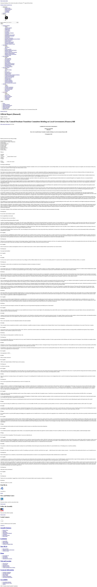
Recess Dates (7, 90)
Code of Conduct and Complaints (11, 52)
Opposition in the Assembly (10, 34)
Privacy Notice (5, 575)
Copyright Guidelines (6, 573)
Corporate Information (9, 88)
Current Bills (5, 541)
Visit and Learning (6, 67)
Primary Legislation (8, 9)
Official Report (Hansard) (9, 35)
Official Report (7, 10)
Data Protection (5, 574)
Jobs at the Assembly (8, 89)
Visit (6, 70)
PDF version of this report (5, 124)
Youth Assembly (8, 73)
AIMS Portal (7, 29)
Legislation (7, 31)
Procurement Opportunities (7, 577)
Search (1, 493)
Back (6, 26)
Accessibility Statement (7, 582)
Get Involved (7, 71)
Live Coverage (7, 30)
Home (4, 103)
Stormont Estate (8, 78)
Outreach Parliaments (9, 81)
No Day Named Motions (9, 41)
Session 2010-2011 (6, 107)
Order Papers (7, 36)
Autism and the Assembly (9, 76)
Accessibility (4, 579)
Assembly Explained (8, 66)
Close (2, 101)
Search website (3, 22)
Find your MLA (5, 548)
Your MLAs (7, 47)
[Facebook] (5, 20)
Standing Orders (8, 40)
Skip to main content (4, 0)
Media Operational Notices (9, 63)
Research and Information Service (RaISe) (12, 38)
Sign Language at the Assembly (10, 82)
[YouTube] (5, 15)
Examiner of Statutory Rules (8, 544)
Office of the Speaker (9, 39)
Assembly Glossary (8, 79)
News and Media (6, 56)
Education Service (8, 72)
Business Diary (7, 8)
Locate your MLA (8, 49)
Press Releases (7, 60)
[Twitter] (6, 18)
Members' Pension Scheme (9, 53)
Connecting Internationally (9, 75)
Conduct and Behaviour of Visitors (9, 567)
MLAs (6, 48)
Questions (4, 531)
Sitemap (4, 584)
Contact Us (2, 525)
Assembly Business (6, 25)
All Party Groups (8, 55)
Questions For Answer (9, 37)
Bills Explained (5, 542)
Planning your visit (8, 77)
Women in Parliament (9, 80)
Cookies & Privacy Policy (7, 583)
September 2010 (5, 108)
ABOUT (4, 83)
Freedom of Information (7, 576)
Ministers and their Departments (10, 54)
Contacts (4, 13)
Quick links (5, 92)
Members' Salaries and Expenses (11, 50)
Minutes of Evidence (6, 106)
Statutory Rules (5, 543)
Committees (7, 11)
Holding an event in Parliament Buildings (12, 74)
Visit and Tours (5, 563)
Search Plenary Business (9, 32)
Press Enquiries (7, 62)
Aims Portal (7, 12)
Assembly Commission (9, 87)
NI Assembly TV (8, 59)
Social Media (7, 61)
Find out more (2, 504)
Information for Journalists (9, 64)
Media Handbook (8, 65)
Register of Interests (8, 51)
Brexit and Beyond (6, 535)
